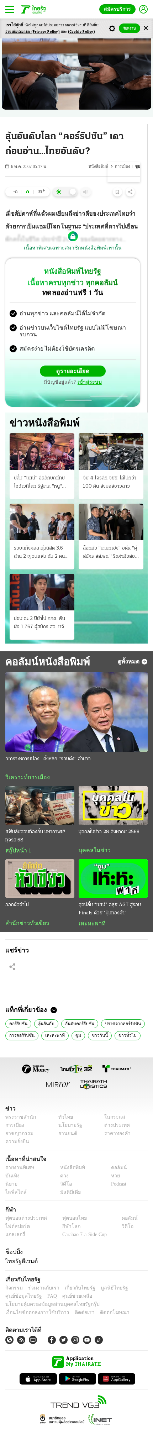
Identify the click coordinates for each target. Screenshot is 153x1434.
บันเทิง (11, 1163)
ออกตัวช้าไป (17, 891)
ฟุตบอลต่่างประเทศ (23, 1205)
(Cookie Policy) (81, 32)
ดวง (62, 1163)
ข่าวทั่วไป (120, 1022)
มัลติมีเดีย (67, 1179)
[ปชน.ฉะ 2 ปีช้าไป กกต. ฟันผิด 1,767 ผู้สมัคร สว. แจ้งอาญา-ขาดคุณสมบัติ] (42, 578)
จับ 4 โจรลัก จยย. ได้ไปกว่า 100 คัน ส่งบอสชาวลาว (109, 467)
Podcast (117, 1171)
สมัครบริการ (119, 9)
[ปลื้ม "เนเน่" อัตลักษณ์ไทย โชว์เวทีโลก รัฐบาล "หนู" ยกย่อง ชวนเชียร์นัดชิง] (42, 437)
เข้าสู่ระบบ (122, 365)
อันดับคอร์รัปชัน (77, 1010)
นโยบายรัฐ (67, 1112)
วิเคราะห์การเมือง (24, 763)
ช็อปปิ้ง (13, 1239)
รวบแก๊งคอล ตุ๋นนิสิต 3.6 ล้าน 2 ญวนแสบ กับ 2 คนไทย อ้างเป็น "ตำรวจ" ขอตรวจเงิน (39, 538)
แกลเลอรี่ (14, 1221)
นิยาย (10, 1171)
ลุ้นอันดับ (45, 1010)
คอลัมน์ (115, 1154)
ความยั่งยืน (16, 1128)
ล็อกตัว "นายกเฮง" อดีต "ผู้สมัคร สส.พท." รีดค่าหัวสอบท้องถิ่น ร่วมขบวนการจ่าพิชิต (111, 538)
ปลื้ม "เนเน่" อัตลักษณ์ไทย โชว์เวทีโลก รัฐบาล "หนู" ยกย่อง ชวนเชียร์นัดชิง (39, 468)
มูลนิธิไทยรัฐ (106, 1275)
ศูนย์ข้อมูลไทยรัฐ (21, 1283)
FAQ (47, 1283)
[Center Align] (146, 28)
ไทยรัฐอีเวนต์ (19, 1248)
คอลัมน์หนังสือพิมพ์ (45, 647)
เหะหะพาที (90, 910)
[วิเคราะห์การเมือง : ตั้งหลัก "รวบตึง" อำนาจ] (76, 698)
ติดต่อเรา (75, 1299)
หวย (112, 1163)
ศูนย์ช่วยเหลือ (70, 1283)
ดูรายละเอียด (45, 365)
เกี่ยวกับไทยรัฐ (74, 1275)
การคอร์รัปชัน (21, 1022)
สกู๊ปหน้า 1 (17, 836)
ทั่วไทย (63, 1104)
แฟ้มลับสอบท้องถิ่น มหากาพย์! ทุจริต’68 (35, 822)
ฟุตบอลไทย (68, 1205)
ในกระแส (112, 1104)
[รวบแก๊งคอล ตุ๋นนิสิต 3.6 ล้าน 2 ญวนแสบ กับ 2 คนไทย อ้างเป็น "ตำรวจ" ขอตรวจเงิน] (42, 507)
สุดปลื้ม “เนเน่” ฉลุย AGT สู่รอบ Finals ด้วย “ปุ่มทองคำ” (110, 895)
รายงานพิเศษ (18, 1154)
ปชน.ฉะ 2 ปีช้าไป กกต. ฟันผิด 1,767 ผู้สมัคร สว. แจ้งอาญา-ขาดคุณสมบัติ (40, 609)
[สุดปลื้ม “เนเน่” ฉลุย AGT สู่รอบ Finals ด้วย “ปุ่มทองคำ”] (113, 864)
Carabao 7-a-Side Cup (82, 1221)
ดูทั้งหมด (129, 647)
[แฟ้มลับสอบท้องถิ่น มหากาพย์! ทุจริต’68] (39, 791)
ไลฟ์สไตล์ (14, 1179)
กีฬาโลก (65, 1213)
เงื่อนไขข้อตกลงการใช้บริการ (33, 1299)
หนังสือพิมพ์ (99, 166)
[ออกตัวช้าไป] (39, 864)
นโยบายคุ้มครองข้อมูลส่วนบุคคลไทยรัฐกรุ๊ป (47, 1291)
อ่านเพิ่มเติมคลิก (32, 32)
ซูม (74, 1022)
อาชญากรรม (18, 1120)
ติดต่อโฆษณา (103, 1299)
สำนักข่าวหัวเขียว (24, 909)
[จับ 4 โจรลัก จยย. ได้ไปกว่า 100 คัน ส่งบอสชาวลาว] (111, 437)
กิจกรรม (13, 1275)
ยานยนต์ (65, 1120)
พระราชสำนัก (18, 1104)
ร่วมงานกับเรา (41, 1275)
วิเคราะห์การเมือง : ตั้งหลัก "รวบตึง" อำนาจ (48, 744)
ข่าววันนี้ (95, 1022)
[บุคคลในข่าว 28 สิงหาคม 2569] (113, 791)
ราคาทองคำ (115, 1120)
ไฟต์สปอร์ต (16, 1213)
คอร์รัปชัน (18, 1010)
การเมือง (123, 166)
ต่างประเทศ (115, 1112)
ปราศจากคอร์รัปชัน (119, 1010)
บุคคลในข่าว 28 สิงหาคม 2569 (109, 817)
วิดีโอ (63, 1171)
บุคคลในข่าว (92, 836)
